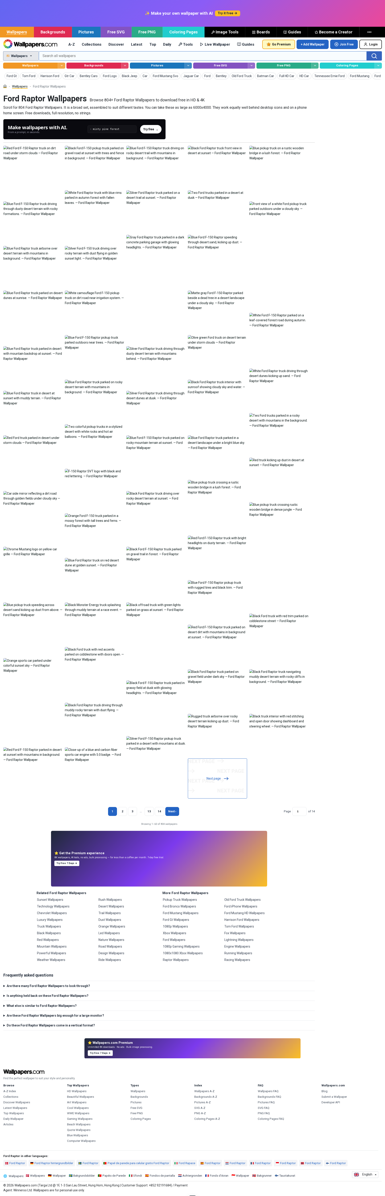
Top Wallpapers (13, 1113)
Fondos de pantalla (162, 1175)
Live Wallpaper (217, 44)
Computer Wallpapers (81, 1141)
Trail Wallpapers (109, 913)
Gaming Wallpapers (79, 1118)
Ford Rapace (187, 1163)
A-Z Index (9, 1091)
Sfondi (137, 1175)
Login (373, 44)
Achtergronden (192, 1175)
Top (152, 44)
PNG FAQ (264, 1113)
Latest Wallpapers (15, 1108)
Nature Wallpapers (111, 940)
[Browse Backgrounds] (125, 66)
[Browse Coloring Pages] (378, 66)
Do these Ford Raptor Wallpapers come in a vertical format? (51, 1025)
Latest (136, 44)
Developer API (331, 1102)
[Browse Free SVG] (251, 66)
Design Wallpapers (111, 953)
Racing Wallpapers (237, 960)
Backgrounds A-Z (205, 1096)
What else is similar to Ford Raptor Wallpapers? (42, 1006)
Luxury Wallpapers (50, 920)
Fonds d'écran (219, 1175)
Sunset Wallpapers (50, 899)
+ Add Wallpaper (313, 44)
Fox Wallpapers (235, 933)
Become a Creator (335, 32)
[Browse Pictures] (188, 66)
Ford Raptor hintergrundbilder (54, 1163)
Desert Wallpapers (111, 906)
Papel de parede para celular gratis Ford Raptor (138, 1163)
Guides (294, 32)
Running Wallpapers (238, 953)
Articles (8, 1124)
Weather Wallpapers (51, 960)
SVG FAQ (263, 1108)
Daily (167, 44)
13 (149, 811)
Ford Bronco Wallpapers (179, 906)
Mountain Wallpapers (52, 946)
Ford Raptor (17, 1163)
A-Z (71, 44)
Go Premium (281, 44)
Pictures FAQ (266, 1102)
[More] (370, 32)
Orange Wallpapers (111, 926)
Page (287, 811)
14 (159, 811)
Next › (172, 811)
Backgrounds (53, 32)
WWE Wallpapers (78, 1113)
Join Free (347, 44)
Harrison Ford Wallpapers (241, 920)
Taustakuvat (287, 1175)
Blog (325, 1091)
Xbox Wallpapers (174, 933)
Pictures (86, 32)
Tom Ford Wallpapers (239, 926)
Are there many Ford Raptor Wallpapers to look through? (48, 986)
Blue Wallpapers (77, 1135)
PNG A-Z (200, 1113)
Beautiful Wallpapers (80, 1096)
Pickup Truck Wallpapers (180, 899)
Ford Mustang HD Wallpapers (244, 913)
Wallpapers (17, 32)
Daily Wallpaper (13, 1118)
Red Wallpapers (48, 940)
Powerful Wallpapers (51, 953)
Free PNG (147, 32)
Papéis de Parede (114, 1175)
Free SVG (116, 32)
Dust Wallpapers (109, 920)
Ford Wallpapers (174, 940)
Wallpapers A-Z (204, 1091)
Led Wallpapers (109, 933)
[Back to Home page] (30, 44)
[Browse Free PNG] (315, 66)
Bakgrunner (264, 1175)
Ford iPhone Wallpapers (240, 906)
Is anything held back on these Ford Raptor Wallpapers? (47, 995)
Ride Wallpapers (109, 960)
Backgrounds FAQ (269, 1096)
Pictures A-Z (202, 1102)
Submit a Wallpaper (334, 1096)
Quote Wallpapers (78, 1130)
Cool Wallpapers (78, 1108)
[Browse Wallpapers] (61, 66)
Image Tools (227, 32)
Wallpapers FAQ (268, 1091)
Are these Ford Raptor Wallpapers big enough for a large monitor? (55, 1015)
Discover (116, 44)
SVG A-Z (199, 1108)
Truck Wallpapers (49, 926)
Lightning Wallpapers (239, 940)
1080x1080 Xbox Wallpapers (183, 953)
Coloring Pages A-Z (207, 1118)
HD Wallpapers (76, 1091)
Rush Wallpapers (110, 899)
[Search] (374, 56)
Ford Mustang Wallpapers (181, 913)
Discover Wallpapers (16, 1102)
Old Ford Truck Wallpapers (242, 899)
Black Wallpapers (49, 933)
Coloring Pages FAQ (271, 1118)
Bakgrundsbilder (84, 1175)
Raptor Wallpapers (176, 960)
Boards (263, 32)
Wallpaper (59, 1175)
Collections (91, 44)
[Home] (5, 86)
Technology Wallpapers (53, 906)
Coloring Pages (183, 32)
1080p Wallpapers (175, 926)
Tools (188, 44)
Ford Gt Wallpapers (176, 920)
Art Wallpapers (76, 1102)
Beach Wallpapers (78, 1124)
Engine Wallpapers (237, 946)
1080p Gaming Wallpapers (181, 946)
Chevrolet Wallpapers (52, 913)
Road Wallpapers (110, 946)
